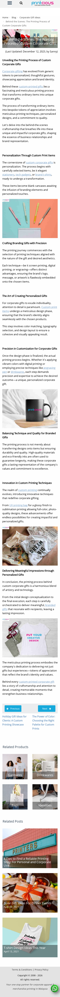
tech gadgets (23, 174)
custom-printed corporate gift (36, 681)
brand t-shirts (43, 174)
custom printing (27, 490)
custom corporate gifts (39, 162)
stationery (8, 174)
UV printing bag (18, 505)
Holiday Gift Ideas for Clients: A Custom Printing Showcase (14, 720)
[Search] (21, 3)
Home (5, 17)
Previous (14, 708)
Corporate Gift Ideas (30, 17)
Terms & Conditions (22, 969)
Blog (14, 17)
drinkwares (17, 372)
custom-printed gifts (31, 86)
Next (44, 708)
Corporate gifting (12, 71)
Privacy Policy (41, 969)
